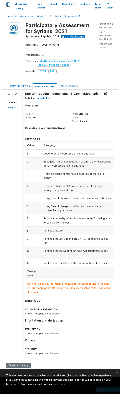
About (53, 4)
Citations (85, 4)
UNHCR (39, 16)
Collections (68, 4)
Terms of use (98, 6)
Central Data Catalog (24, 16)
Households (12, 107)
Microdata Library (21, 6)
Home (9, 16)
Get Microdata (74, 36)
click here (59, 384)
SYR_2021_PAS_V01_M (55, 16)
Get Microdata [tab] (70, 86)
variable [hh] (74, 16)
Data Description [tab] (44, 86)
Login (110, 7)
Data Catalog (41, 6)
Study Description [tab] (20, 86)
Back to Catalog (19, 365)
